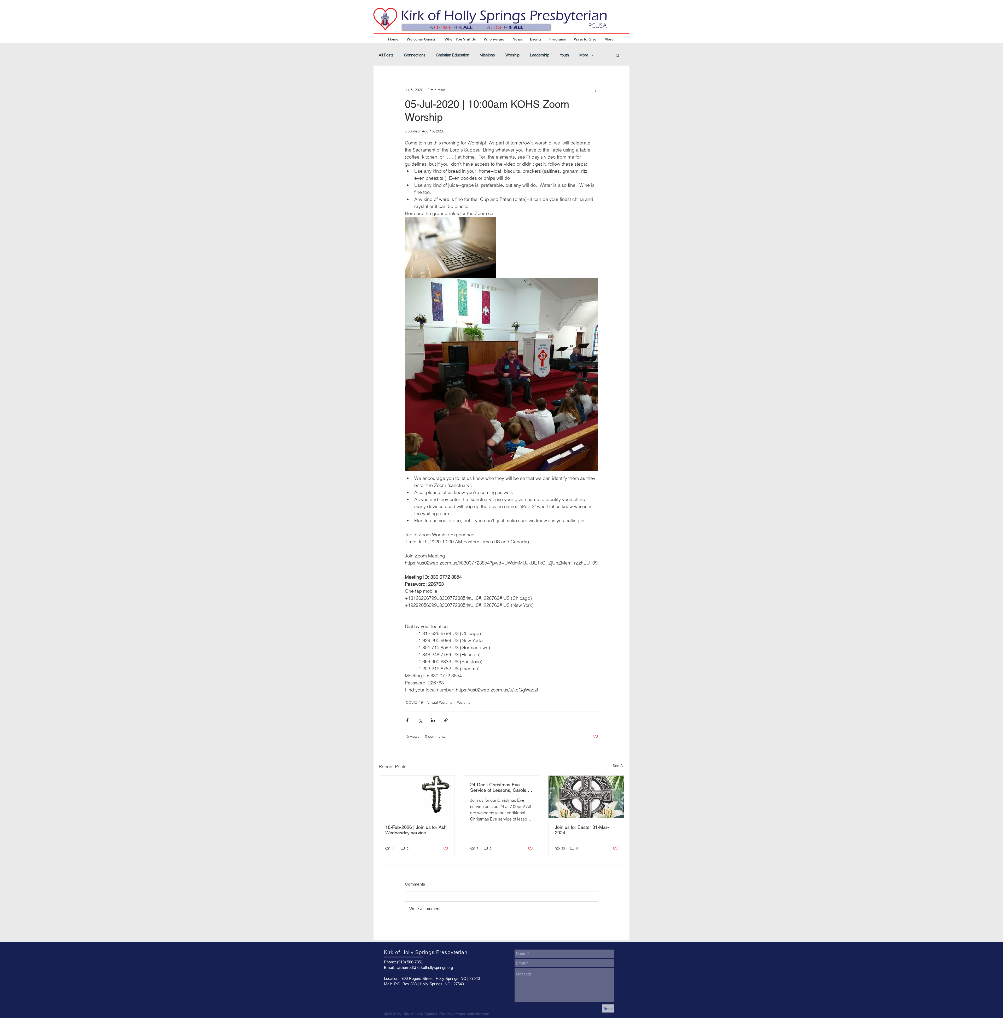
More (583, 55)
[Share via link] (445, 720)
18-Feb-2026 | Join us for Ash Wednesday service (416, 829)
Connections (414, 55)
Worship (512, 55)
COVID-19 (414, 702)
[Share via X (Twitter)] (420, 720)
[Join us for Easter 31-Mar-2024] (586, 797)
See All (618, 765)
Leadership (539, 55)
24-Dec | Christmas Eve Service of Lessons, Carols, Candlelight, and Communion (500, 787)
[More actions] (595, 90)
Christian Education (452, 55)
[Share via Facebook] (407, 720)
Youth (564, 55)
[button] (617, 55)
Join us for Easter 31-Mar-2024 (582, 829)
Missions (487, 55)
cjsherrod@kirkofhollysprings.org (425, 967)
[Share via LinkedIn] (432, 720)
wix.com (482, 1014)
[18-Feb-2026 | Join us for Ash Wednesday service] (416, 797)
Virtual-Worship (440, 702)
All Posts (386, 55)
